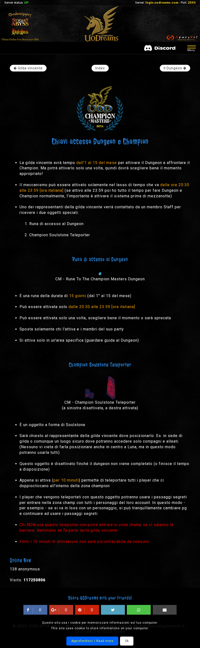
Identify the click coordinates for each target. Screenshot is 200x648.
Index (100, 68)
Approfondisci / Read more (92, 641)
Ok (127, 641)
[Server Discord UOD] (160, 48)
